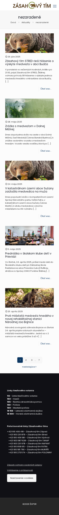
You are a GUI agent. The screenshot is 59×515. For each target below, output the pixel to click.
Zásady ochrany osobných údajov (24, 464)
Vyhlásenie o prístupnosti (20, 470)
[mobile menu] (54, 6)
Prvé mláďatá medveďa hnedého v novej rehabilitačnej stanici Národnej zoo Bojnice (29, 319)
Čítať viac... (45, 88)
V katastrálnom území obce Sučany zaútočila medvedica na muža (29, 190)
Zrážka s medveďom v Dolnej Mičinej (25, 127)
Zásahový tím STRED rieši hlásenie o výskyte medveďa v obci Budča (29, 62)
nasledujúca (28, 366)
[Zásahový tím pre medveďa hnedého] (31, 5)
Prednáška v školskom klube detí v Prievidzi (28, 255)
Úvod (13, 22)
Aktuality (26, 22)
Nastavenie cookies (21, 478)
